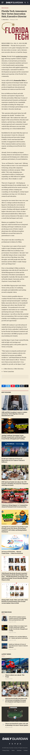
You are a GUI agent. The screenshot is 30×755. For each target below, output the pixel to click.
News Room (5, 19)
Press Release (5, 7)
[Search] (25, 2)
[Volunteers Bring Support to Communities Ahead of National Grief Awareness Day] (15, 495)
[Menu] (3, 2)
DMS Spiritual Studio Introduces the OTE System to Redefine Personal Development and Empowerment (15, 483)
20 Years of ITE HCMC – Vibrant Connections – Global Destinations (12, 552)
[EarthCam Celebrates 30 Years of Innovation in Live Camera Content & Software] (15, 449)
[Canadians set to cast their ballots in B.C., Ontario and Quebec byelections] (4, 638)
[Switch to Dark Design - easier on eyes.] (27, 2)
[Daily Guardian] (14, 2)
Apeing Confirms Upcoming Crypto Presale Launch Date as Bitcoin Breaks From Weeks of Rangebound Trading (14, 437)
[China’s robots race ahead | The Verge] (15, 665)
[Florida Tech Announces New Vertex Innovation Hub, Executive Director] (15, 31)
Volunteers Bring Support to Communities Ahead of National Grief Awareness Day (15, 506)
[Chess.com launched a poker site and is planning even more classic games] (15, 714)
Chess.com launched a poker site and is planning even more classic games (16, 724)
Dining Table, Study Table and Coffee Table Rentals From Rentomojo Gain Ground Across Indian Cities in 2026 (15, 601)
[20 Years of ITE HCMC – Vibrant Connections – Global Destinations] (15, 542)
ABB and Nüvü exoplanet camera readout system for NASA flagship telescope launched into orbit (14, 413)
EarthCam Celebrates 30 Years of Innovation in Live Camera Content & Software (13, 460)
